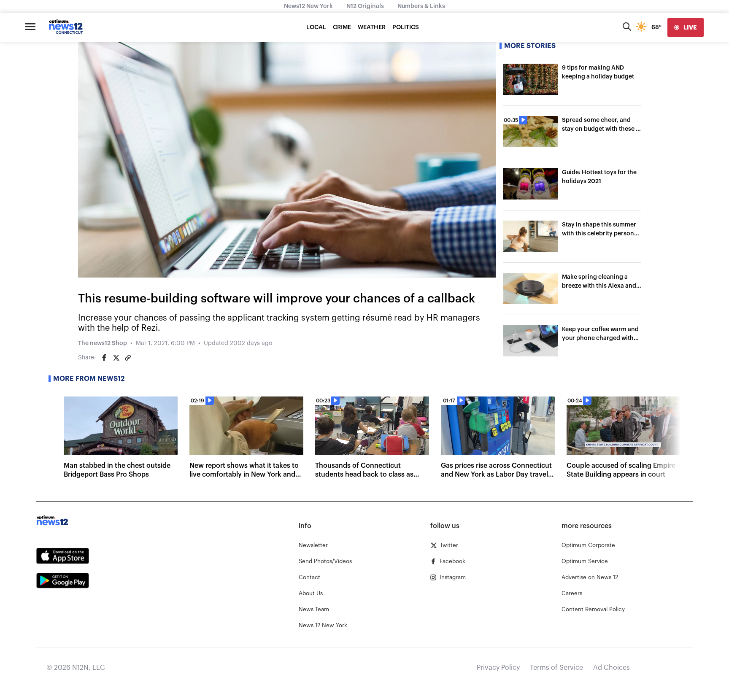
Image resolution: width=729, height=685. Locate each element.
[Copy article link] (127, 357)
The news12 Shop (102, 343)
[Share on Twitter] (116, 357)
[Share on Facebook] (104, 357)
